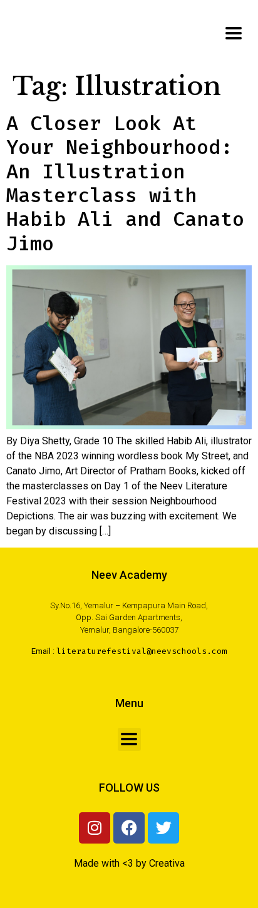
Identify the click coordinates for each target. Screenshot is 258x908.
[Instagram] (94, 828)
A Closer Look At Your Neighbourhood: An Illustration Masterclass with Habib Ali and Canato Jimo (125, 183)
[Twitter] (163, 828)
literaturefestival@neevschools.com (141, 651)
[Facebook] (129, 828)
